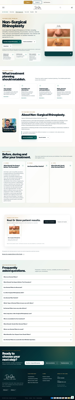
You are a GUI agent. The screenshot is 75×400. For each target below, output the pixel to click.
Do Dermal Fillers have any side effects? (15, 308)
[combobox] (64, 7)
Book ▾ (28, 2)
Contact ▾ (37, 2)
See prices (7, 46)
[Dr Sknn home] (9, 377)
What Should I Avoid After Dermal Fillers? (15, 324)
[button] (3, 7)
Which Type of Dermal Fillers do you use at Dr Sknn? (19, 303)
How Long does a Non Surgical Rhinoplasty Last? (18, 313)
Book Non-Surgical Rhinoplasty (12, 41)
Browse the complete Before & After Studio (13, 254)
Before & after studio (33, 380)
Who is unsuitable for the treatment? (14, 318)
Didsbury (13, 390)
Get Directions (47, 2)
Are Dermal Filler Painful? (11, 298)
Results (32, 11)
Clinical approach (19, 11)
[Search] (60, 7)
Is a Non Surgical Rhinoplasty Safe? (14, 292)
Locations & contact (47, 378)
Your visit (27, 11)
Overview (12, 11)
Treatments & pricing (33, 378)
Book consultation (29, 41)
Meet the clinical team (33, 382)
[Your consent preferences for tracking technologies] (72, 397)
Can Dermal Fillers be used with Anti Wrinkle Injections (19, 339)
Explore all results (62, 221)
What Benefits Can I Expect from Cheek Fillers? (17, 334)
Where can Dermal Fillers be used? (14, 329)
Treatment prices (66, 363)
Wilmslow (5, 390)
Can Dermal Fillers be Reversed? (13, 287)
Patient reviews (46, 376)
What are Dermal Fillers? (11, 277)
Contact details (46, 380)
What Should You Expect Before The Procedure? (17, 282)
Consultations (31, 376)
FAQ (36, 11)
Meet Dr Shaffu (43, 137)
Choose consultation (29, 137)
